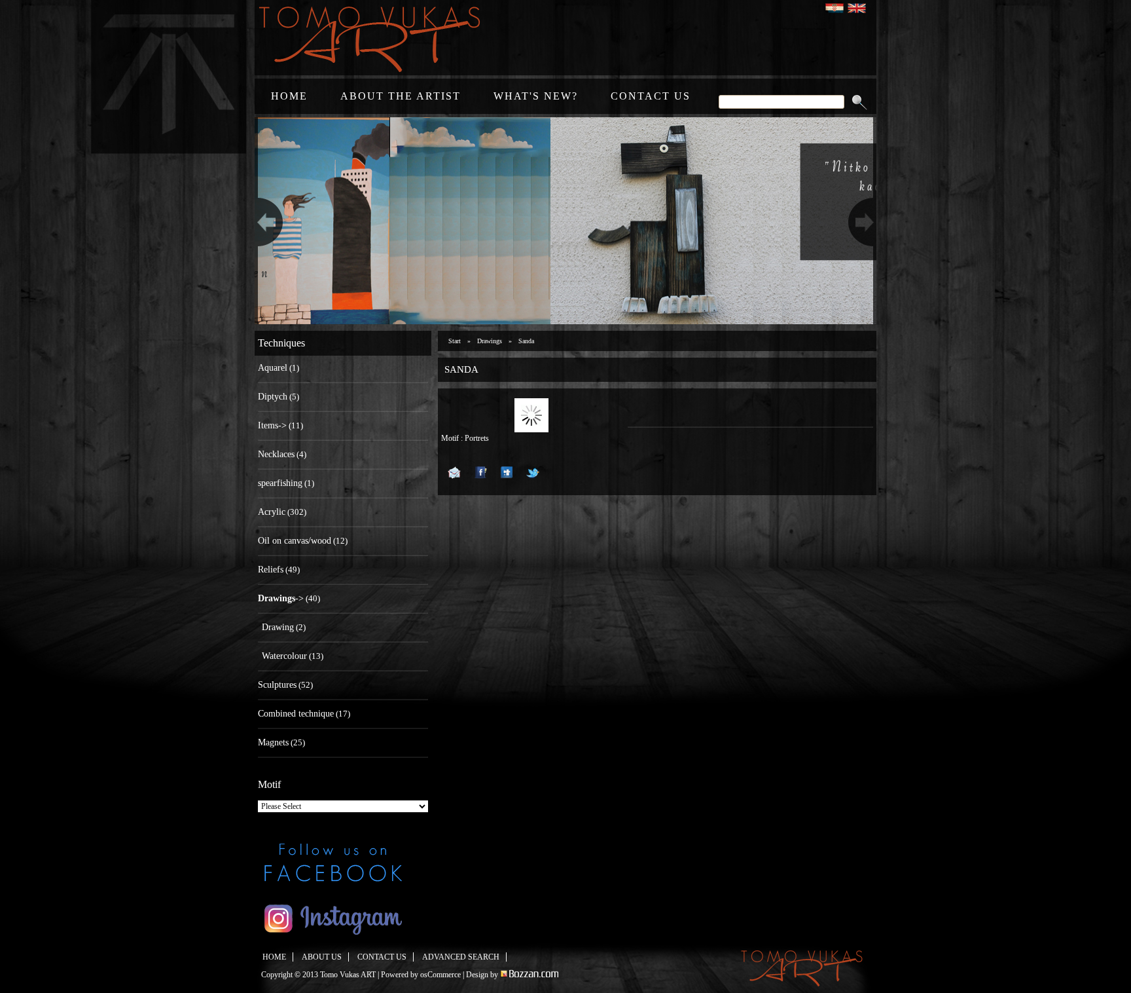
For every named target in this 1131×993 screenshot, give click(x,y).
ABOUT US (322, 957)
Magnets (273, 742)
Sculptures (277, 685)
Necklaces (276, 454)
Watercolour (284, 656)
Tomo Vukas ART (348, 974)
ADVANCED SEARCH (460, 957)
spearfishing (280, 483)
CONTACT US (651, 96)
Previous (267, 221)
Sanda (526, 341)
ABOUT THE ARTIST (400, 96)
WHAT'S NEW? (536, 96)
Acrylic (271, 512)
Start (454, 341)
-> (281, 598)
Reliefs (270, 569)
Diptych (272, 397)
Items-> (272, 425)
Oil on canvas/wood (294, 541)
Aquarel (272, 368)
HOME (289, 96)
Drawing (278, 627)
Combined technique (296, 714)
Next (864, 221)
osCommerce (440, 974)
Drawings (489, 341)
